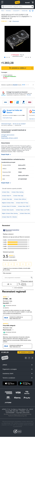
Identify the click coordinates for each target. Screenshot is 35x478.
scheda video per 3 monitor (9, 217)
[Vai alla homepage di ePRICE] (4, 358)
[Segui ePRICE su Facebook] (29, 357)
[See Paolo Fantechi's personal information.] (12, 329)
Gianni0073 (6, 303)
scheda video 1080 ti (24, 206)
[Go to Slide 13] (30, 57)
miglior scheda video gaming (10, 213)
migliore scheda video (8, 202)
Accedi (27, 2)
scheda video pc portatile (9, 206)
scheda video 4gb (18, 195)
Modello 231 (7, 414)
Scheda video (25, 10)
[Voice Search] (32, 7)
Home (2, 10)
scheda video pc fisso (22, 202)
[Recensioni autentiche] (11, 230)
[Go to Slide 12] (28, 57)
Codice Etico (17, 414)
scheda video (5, 192)
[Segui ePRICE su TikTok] (32, 357)
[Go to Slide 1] (4, 57)
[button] (17, 39)
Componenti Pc (16, 10)
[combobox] (17, 6)
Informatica (8, 10)
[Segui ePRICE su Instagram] (25, 357)
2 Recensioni (15, 21)
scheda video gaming (17, 192)
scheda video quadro (8, 210)
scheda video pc (6, 195)
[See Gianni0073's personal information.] (10, 303)
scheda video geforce (20, 199)
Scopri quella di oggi (7, 117)
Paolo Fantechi (7, 330)
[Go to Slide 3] (9, 57)
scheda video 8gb (7, 199)
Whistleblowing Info (21, 416)
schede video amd (25, 213)
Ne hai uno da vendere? (19, 123)
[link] (12, 256)
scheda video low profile (22, 210)
